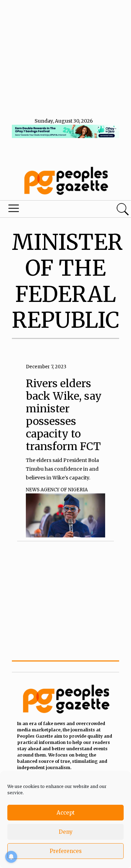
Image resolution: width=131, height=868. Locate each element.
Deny (66, 832)
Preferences (66, 851)
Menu (44, 210)
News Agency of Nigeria (57, 490)
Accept (66, 812)
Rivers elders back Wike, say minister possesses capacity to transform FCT (64, 415)
